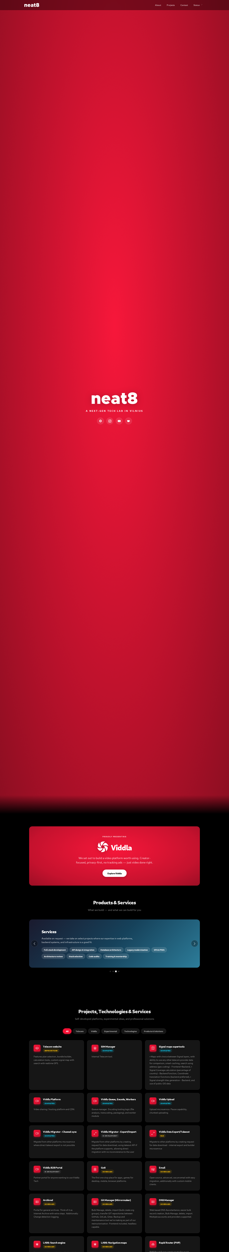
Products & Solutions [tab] (153, 1031)
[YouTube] (119, 421)
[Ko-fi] (128, 421)
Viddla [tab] (94, 1031)
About (158, 5)
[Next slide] (194, 943)
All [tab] (67, 1031)
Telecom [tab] (80, 1031)
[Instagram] (109, 421)
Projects (171, 5)
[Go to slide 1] (110, 971)
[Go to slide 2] (113, 971)
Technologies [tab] (130, 1031)
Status (196, 5)
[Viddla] (100, 421)
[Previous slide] (34, 943)
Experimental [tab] (110, 1031)
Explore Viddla (114, 873)
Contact (184, 5)
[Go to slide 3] (116, 971)
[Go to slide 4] (119, 971)
